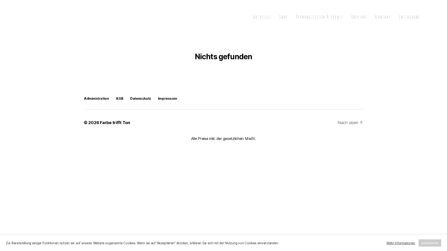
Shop (283, 17)
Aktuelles (262, 17)
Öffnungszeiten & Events (319, 17)
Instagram (409, 17)
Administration (96, 98)
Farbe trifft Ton (115, 122)
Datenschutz (140, 98)
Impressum (167, 98)
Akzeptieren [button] (429, 243)
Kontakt (383, 17)
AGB (119, 98)
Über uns (359, 17)
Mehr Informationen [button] (401, 243)
